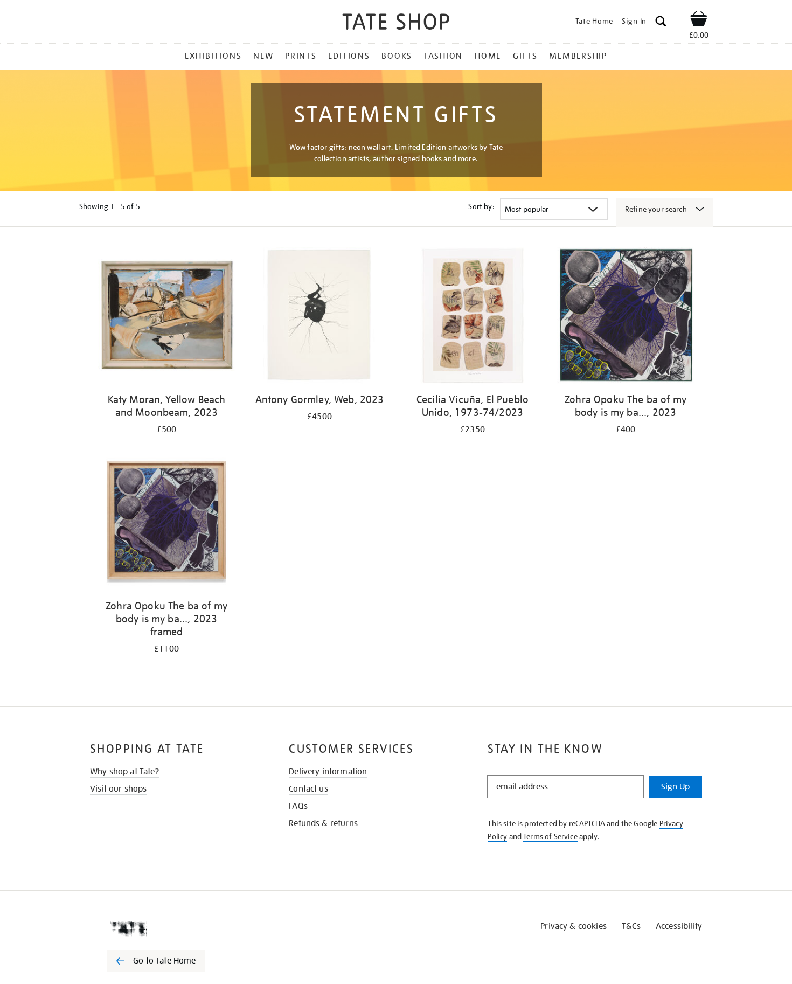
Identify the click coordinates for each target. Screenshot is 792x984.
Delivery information (328, 771)
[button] (661, 22)
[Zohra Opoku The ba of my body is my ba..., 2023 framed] (166, 523)
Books (396, 56)
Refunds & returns (323, 823)
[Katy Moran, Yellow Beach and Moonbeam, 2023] (166, 317)
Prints (301, 56)
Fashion (443, 56)
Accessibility (679, 926)
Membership (578, 56)
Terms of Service (550, 836)
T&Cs (631, 926)
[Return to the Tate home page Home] (396, 23)
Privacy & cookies (573, 926)
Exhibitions (213, 56)
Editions (349, 56)
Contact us (308, 789)
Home (488, 56)
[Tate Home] (175, 928)
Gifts (525, 56)
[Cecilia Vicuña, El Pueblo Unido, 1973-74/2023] (472, 317)
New (263, 56)
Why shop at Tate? (124, 771)
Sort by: (481, 206)
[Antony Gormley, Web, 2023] (319, 317)
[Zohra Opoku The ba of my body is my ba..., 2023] (625, 317)
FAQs (298, 806)
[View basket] (699, 20)
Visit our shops (118, 789)
